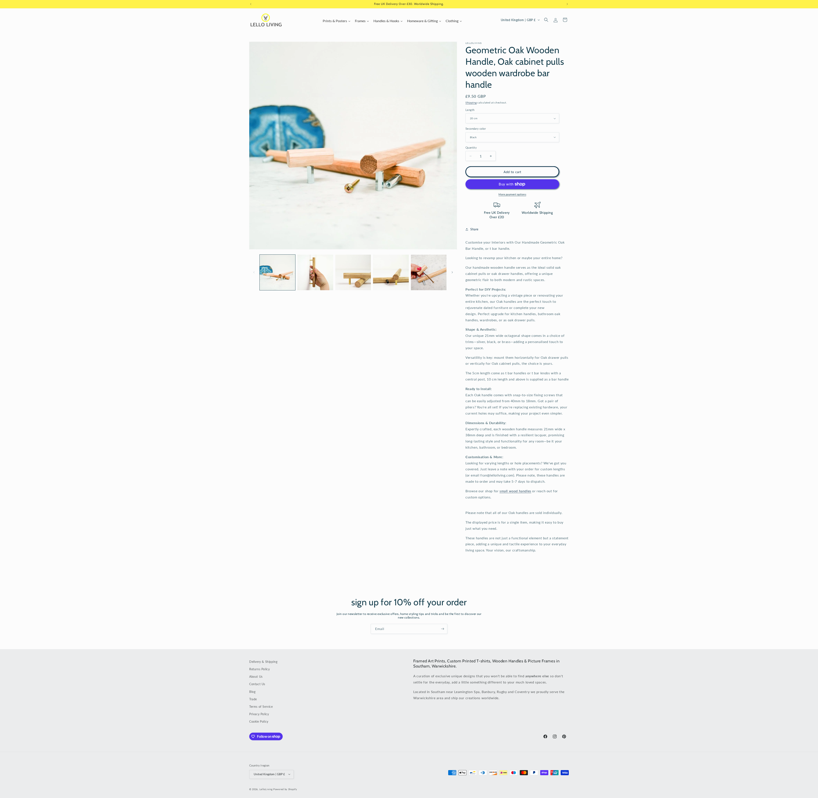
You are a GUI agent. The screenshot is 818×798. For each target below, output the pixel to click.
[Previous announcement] (250, 4)
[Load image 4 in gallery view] (391, 272)
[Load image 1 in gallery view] (277, 272)
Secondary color (475, 128)
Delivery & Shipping (263, 661)
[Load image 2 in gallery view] (315, 272)
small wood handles (515, 491)
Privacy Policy (259, 714)
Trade (253, 699)
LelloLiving (266, 789)
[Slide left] (254, 272)
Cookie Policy (258, 721)
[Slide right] (452, 272)
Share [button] (474, 229)
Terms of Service (261, 706)
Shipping (471, 102)
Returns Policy (259, 669)
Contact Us (257, 684)
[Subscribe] (442, 629)
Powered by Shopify (285, 789)
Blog (252, 691)
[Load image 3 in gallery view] (353, 272)
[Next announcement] (567, 4)
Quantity (471, 147)
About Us (256, 676)
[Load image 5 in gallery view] (428, 272)
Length (469, 110)
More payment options (512, 194)
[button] (546, 19)
